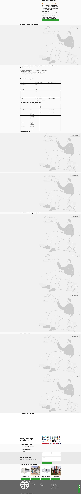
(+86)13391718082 (55, 489)
